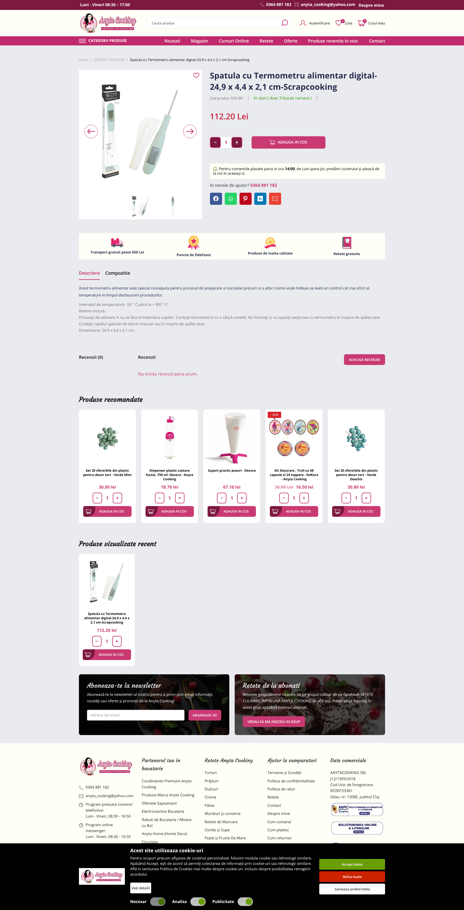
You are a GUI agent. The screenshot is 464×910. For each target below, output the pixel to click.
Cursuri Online (234, 41)
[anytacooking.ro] (106, 766)
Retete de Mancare (221, 822)
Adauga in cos (292, 142)
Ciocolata (150, 842)
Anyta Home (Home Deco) (164, 833)
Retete (266, 41)
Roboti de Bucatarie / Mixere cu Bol (167, 822)
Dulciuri (211, 789)
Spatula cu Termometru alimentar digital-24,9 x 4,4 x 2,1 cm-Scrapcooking (106, 618)
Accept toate (352, 864)
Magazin (199, 41)
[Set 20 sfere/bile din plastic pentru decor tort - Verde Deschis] (356, 438)
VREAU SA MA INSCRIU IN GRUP (274, 721)
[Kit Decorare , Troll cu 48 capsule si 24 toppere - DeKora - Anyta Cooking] (294, 438)
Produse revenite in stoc (333, 41)
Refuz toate (352, 876)
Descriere (89, 273)
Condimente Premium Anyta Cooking (166, 784)
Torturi (211, 772)
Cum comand (279, 822)
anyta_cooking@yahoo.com (109, 795)
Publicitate (223, 901)
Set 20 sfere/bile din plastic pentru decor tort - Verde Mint (107, 472)
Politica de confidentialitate (291, 781)
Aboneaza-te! (205, 715)
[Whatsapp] (231, 199)
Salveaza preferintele (352, 889)
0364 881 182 (263, 185)
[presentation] (91, 131)
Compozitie (117, 273)
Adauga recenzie (364, 359)
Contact (377, 41)
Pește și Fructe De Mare (225, 838)
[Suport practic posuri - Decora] (231, 438)
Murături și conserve (223, 813)
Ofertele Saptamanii (159, 803)
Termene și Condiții (284, 772)
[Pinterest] (246, 199)
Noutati (172, 41)
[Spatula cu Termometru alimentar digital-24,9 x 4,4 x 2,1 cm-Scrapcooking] (107, 582)
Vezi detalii (141, 888)
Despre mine (278, 813)
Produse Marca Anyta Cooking (168, 795)
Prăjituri (212, 781)
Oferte (291, 41)
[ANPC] (357, 810)
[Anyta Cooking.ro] (102, 876)
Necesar (138, 901)
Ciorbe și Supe (217, 830)
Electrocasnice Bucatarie (163, 811)
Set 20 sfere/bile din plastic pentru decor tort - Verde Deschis (356, 474)
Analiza (179, 901)
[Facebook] (216, 199)
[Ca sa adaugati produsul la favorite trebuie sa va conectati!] (196, 76)
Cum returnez (279, 838)
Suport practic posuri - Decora (232, 470)
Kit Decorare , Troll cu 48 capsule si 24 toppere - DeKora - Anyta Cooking (294, 474)
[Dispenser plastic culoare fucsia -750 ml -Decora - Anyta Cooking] (169, 438)
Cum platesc (278, 830)
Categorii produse (107, 41)
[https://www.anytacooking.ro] (108, 23)
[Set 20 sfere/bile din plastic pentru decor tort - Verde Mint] (107, 438)
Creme (210, 797)
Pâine (209, 805)
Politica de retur (281, 789)
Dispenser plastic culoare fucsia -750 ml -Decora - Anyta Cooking (169, 474)
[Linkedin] (260, 199)
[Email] (275, 199)
